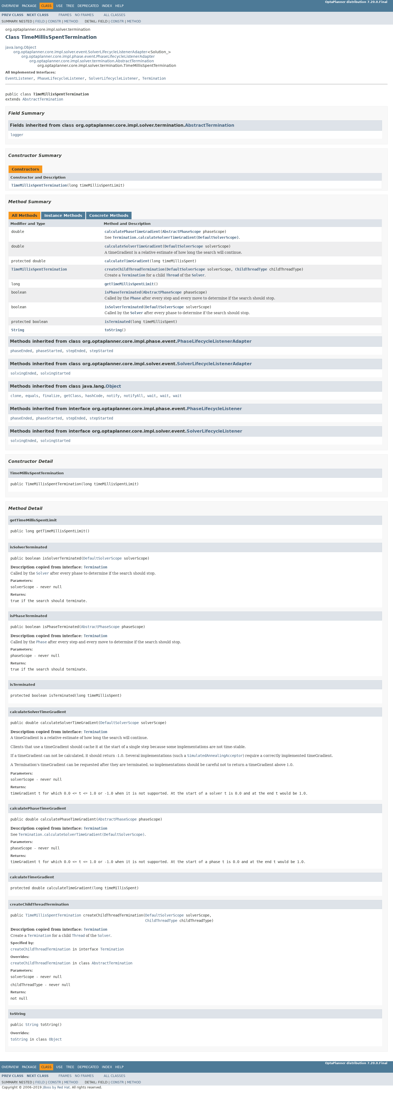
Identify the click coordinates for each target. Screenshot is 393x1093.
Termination (154, 78)
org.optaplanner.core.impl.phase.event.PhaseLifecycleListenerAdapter (88, 56)
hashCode (93, 396)
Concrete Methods (108, 215)
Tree (70, 6)
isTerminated (117, 322)
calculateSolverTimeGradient (133, 246)
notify (113, 396)
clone (15, 396)
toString (113, 330)
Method (71, 21)
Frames (65, 15)
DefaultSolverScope (183, 246)
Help (119, 6)
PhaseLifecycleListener (60, 78)
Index (107, 6)
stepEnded (75, 351)
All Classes (114, 15)
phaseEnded (21, 351)
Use (59, 6)
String (17, 330)
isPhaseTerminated (123, 292)
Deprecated (88, 6)
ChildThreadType (251, 269)
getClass (72, 396)
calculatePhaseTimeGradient (132, 231)
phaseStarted (49, 351)
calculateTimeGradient (127, 261)
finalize (51, 396)
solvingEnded (23, 373)
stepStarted (101, 351)
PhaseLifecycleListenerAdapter (214, 341)
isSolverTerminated (124, 307)
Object (113, 386)
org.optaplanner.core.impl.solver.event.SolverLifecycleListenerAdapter (80, 52)
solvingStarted (55, 373)
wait (151, 396)
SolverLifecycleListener (113, 78)
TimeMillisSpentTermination (39, 185)
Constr (54, 21)
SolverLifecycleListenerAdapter (214, 363)
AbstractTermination (42, 99)
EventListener (19, 78)
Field (40, 21)
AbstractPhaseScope (181, 231)
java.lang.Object (20, 47)
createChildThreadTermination (134, 269)
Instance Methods (63, 215)
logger (16, 135)
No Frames (84, 15)
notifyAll (133, 396)
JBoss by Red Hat (56, 1087)
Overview (10, 6)
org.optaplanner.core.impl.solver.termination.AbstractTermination (91, 61)
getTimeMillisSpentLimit (129, 284)
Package (29, 6)
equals (31, 396)
